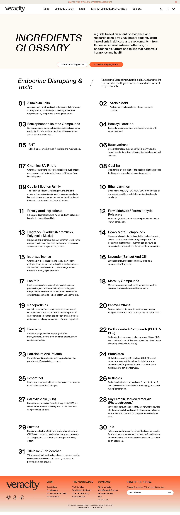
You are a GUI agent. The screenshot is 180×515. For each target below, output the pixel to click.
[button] (176, 2)
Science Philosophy (80, 493)
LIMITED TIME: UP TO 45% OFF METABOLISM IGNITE (90, 2)
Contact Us (103, 500)
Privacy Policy (97, 507)
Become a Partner (105, 493)
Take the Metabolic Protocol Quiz (109, 9)
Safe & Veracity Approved (72, 64)
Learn (82, 9)
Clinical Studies (79, 497)
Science (137, 9)
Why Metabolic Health (81, 490)
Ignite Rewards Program (108, 490)
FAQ (100, 497)
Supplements (52, 490)
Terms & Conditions (84, 507)
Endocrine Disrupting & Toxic (106, 64)
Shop (46, 9)
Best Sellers (52, 487)
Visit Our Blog (78, 487)
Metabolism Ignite (64, 9)
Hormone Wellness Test (57, 493)
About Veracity (104, 487)
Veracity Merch (53, 497)
